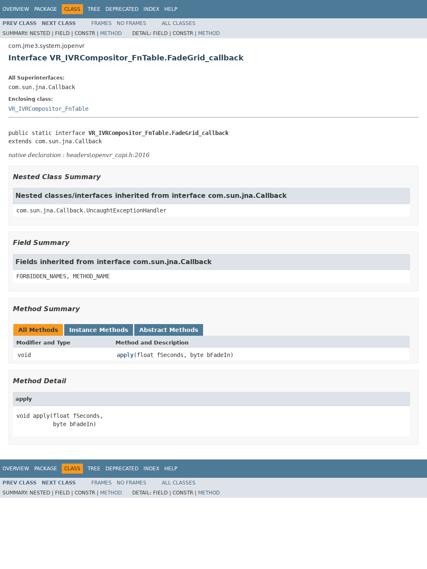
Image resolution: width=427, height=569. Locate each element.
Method (111, 33)
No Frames (131, 23)
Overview (16, 9)
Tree (94, 9)
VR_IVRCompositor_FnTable (48, 108)
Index (151, 9)
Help (170, 9)
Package (45, 9)
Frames (101, 23)
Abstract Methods (168, 330)
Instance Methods (98, 330)
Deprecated (121, 9)
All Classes (179, 23)
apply (125, 355)
